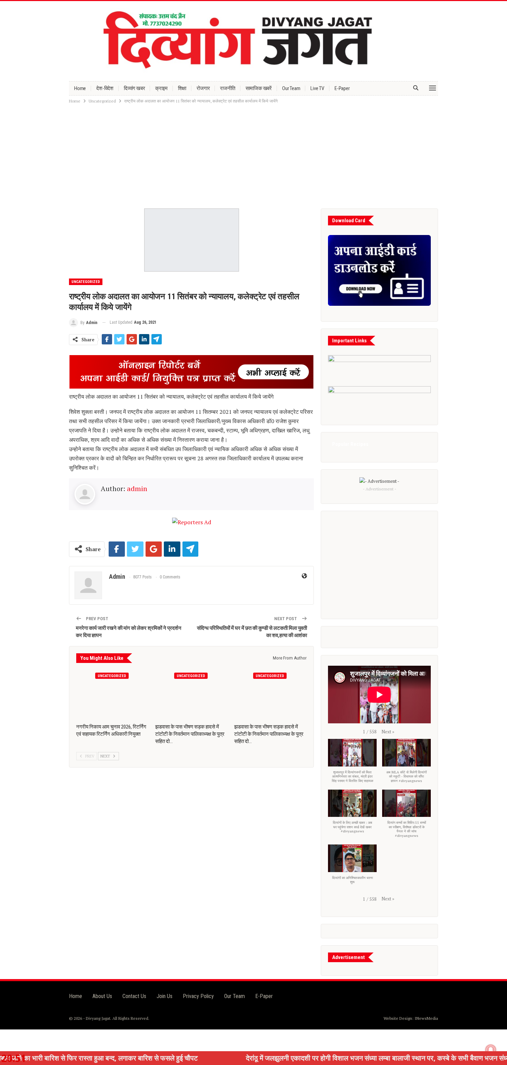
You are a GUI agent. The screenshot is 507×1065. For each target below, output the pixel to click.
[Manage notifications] (490, 1049)
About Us (102, 996)
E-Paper (342, 88)
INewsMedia (426, 1018)
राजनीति (227, 88)
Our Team (291, 88)
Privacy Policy (198, 996)
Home (80, 88)
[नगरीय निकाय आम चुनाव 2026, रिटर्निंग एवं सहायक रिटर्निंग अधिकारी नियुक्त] (112, 694)
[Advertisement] (253, 156)
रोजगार (203, 88)
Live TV (317, 88)
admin (137, 488)
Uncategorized (85, 282)
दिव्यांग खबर (134, 88)
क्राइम (161, 88)
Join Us (164, 996)
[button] (388, 731)
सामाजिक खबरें (259, 88)
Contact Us (134, 996)
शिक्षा (182, 88)
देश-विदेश (104, 88)
